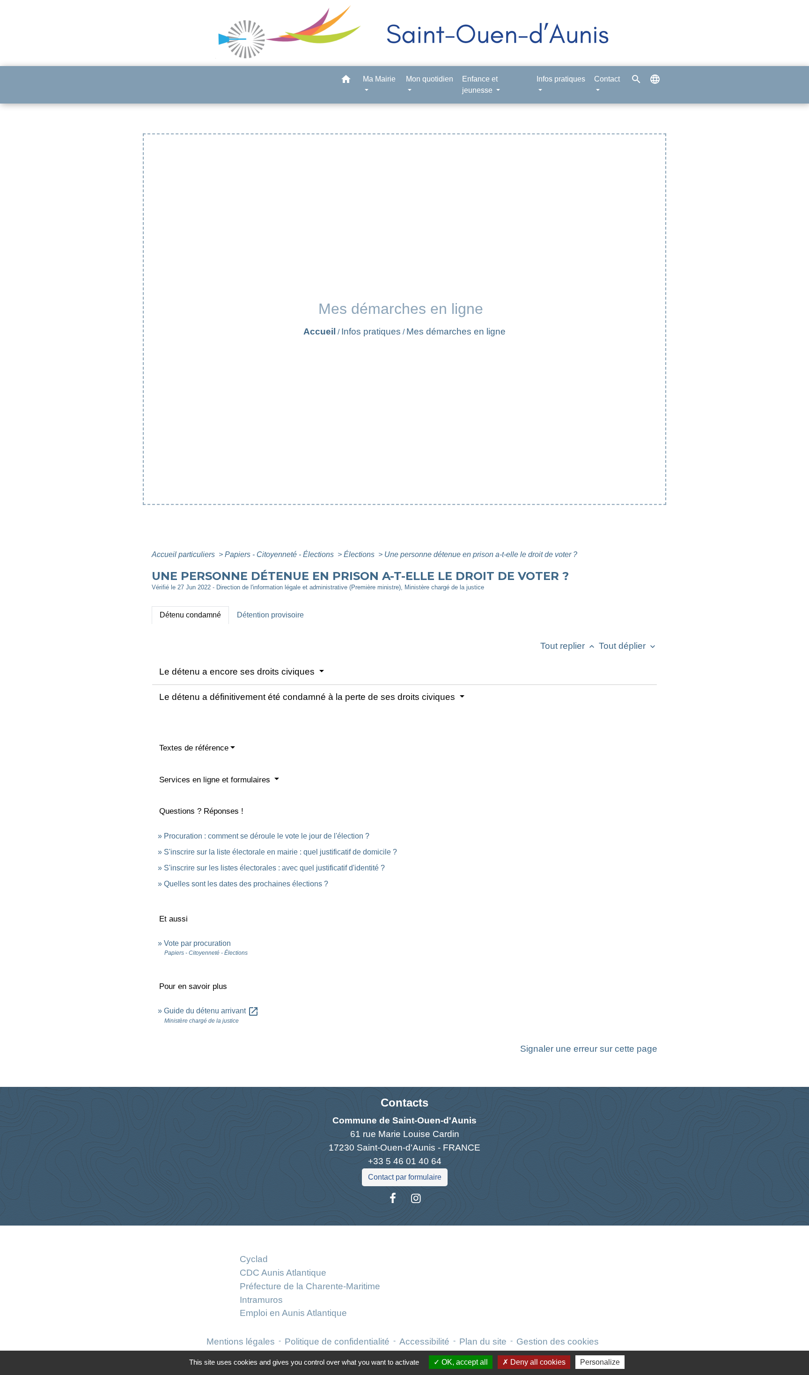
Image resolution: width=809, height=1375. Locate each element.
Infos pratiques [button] (561, 79)
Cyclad (254, 1259)
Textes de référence (193, 747)
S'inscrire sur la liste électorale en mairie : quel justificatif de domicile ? (280, 852)
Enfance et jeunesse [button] (480, 84)
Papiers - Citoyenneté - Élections (280, 554)
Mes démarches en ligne (456, 331)
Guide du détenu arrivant (211, 1011)
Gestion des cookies (557, 1341)
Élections (360, 554)
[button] (346, 81)
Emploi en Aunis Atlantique (293, 1313)
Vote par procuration (197, 943)
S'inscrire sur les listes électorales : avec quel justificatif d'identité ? (274, 868)
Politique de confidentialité (337, 1341)
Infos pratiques (371, 331)
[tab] (190, 615)
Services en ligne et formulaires (215, 779)
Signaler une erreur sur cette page (588, 1049)
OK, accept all (464, 1362)
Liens (309, 1236)
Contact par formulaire (404, 1177)
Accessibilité (424, 1341)
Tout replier (568, 646)
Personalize (600, 1362)
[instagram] (416, 1198)
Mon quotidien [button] (429, 79)
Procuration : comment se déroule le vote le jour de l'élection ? (266, 836)
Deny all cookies (537, 1362)
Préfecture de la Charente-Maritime (310, 1286)
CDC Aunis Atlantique (283, 1273)
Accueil (319, 331)
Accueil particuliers (184, 554)
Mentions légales (240, 1341)
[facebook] (392, 1198)
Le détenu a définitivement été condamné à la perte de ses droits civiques (308, 697)
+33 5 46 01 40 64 (404, 1161)
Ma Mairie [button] (379, 79)
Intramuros (261, 1300)
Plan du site (483, 1341)
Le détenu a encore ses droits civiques (238, 671)
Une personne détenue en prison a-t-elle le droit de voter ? (480, 554)
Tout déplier (628, 646)
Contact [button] (607, 79)
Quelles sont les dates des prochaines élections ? (246, 884)
